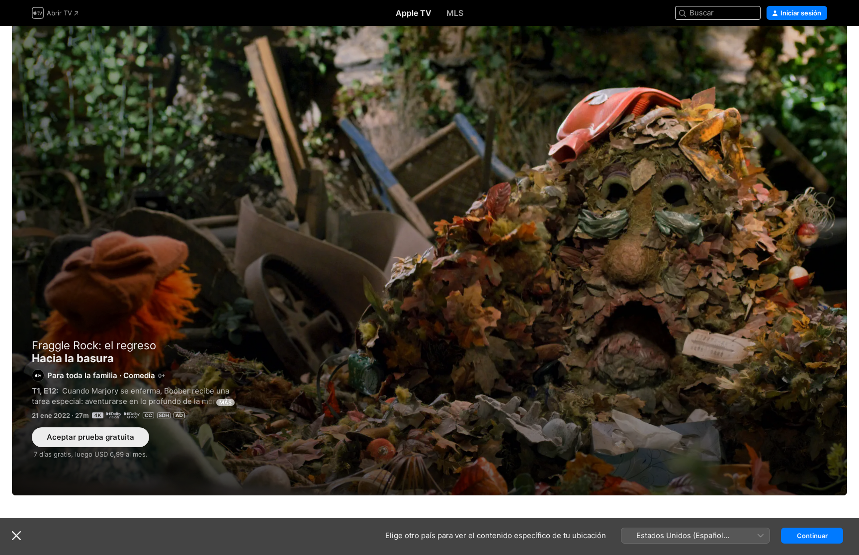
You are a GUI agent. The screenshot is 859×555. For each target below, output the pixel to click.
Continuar (812, 536)
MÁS (225, 402)
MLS (454, 13)
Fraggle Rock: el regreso (94, 345)
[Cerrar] (16, 535)
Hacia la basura (429, 260)
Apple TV (413, 13)
